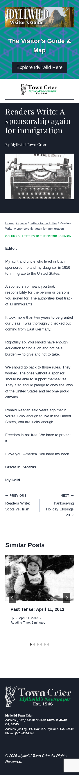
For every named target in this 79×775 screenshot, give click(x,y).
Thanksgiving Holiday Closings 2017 (60, 505)
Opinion (65, 236)
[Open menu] (11, 88)
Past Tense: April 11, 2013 (37, 609)
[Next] (66, 598)
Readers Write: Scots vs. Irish (17, 502)
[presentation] (39, 578)
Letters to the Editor (39, 236)
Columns (12, 236)
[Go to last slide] (12, 598)
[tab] (31, 644)
